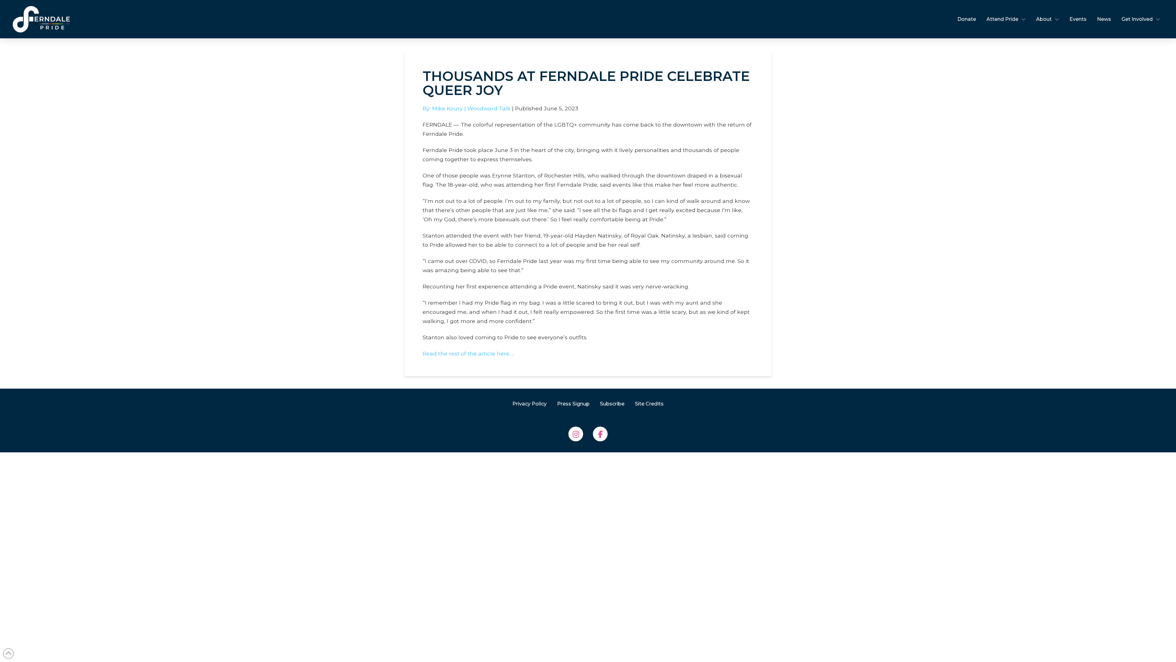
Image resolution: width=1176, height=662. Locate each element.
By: (427, 108)
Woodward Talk (489, 108)
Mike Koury (447, 108)
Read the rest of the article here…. (468, 353)
